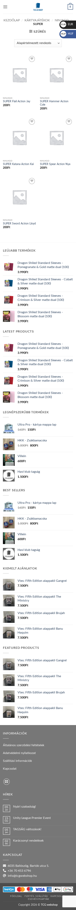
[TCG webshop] (38, 7)
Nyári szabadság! (24, 806)
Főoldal (16, 896)
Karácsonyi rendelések (28, 840)
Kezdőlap (12, 20)
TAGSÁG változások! (27, 829)
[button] (5, 7)
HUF (67, 33)
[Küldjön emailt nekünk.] (6, 781)
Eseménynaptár (38, 899)
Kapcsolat (57, 896)
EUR (67, 24)
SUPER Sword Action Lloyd (19, 223)
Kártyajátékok (37, 20)
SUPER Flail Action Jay (16, 101)
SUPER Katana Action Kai (18, 164)
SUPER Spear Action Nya (55, 164)
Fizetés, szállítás (36, 896)
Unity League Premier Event (32, 817)
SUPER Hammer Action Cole (54, 103)
